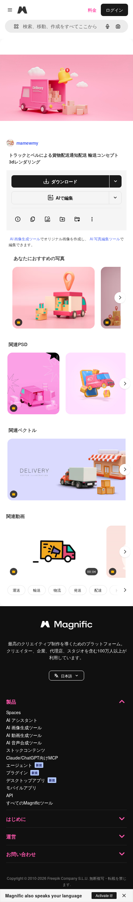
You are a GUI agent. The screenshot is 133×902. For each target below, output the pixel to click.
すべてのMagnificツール (29, 803)
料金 (92, 10)
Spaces (13, 712)
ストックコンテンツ (25, 750)
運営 (11, 836)
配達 (98, 590)
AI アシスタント (21, 720)
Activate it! (104, 895)
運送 (16, 590)
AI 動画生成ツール (24, 735)
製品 (11, 701)
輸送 (37, 590)
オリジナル (42, 53)
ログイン (114, 10)
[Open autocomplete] (13, 26)
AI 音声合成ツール (24, 742)
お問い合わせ (21, 854)
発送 (77, 590)
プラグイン (22, 772)
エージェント (24, 765)
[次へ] (120, 298)
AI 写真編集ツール (105, 238)
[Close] (124, 895)
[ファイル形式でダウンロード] (115, 181)
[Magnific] (66, 625)
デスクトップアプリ (30, 780)
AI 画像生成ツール (25, 238)
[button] (66, 676)
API (9, 795)
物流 (57, 590)
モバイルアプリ (21, 787)
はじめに (16, 818)
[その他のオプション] (92, 219)
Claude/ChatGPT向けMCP (32, 758)
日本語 (66, 675)
